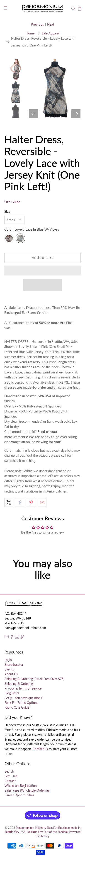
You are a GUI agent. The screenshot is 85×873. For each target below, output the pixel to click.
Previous (37, 24)
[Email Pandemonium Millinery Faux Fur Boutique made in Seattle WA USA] (7, 637)
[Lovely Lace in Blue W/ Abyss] (20, 238)
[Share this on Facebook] (20, 502)
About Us (11, 674)
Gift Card (11, 776)
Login (8, 660)
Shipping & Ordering (19, 683)
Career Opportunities (19, 795)
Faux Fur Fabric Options (21, 703)
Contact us (40, 749)
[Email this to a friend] (42, 502)
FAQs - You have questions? (24, 698)
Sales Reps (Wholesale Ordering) (27, 790)
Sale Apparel (50, 33)
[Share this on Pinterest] (31, 502)
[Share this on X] (8, 502)
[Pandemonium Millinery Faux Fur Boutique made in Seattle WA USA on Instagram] (17, 637)
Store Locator (14, 664)
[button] (42, 271)
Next (50, 24)
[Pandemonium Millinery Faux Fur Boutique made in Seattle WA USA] (42, 8)
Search (9, 771)
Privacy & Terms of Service (23, 688)
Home (30, 33)
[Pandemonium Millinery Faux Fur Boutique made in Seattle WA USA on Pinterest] (22, 637)
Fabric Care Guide (17, 707)
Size (7, 211)
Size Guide (12, 202)
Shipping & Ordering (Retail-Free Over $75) (34, 679)
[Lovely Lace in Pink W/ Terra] (9, 238)
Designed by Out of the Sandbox (47, 832)
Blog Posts (12, 693)
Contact (10, 781)
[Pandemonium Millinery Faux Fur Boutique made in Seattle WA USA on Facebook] (12, 637)
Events (9, 669)
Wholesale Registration (21, 786)
